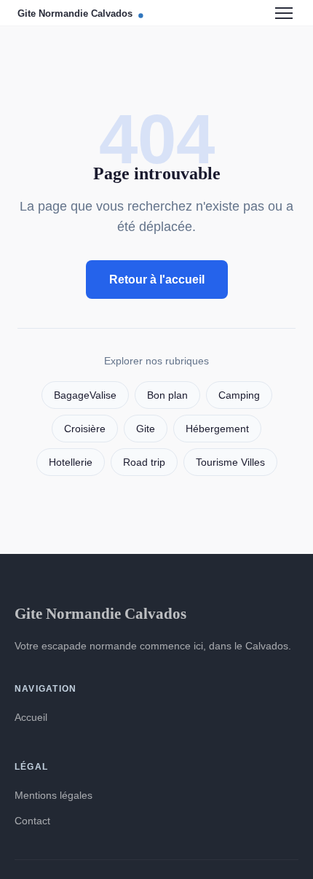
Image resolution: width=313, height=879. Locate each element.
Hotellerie (70, 462)
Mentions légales (53, 795)
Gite (145, 428)
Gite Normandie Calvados (100, 613)
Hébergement (217, 428)
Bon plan (167, 395)
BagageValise (85, 395)
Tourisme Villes (230, 462)
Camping (239, 395)
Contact (32, 821)
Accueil (31, 717)
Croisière (85, 428)
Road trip (144, 462)
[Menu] (283, 13)
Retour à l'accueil (157, 279)
